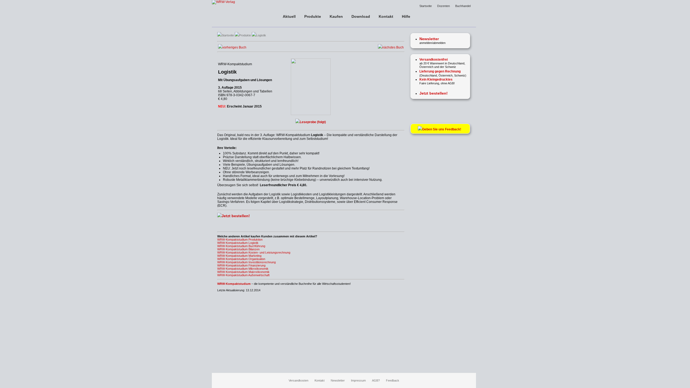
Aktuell (289, 16)
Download (360, 16)
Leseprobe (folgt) (313, 122)
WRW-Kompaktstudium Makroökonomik (243, 271)
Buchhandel (463, 6)
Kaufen (336, 16)
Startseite (425, 6)
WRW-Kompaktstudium (234, 283)
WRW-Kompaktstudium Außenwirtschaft (243, 275)
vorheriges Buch (234, 47)
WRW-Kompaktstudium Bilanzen (238, 249)
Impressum (358, 380)
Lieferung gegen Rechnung (440, 71)
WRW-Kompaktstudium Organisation (241, 259)
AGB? (376, 380)
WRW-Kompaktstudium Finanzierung (241, 265)
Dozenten (443, 6)
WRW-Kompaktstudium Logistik (237, 242)
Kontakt (386, 16)
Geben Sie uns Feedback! (443, 129)
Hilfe (406, 16)
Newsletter (338, 380)
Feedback (392, 380)
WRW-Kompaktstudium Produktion (240, 239)
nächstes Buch (393, 47)
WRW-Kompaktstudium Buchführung (241, 246)
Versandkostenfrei (433, 59)
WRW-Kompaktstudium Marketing (239, 255)
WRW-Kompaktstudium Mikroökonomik (242, 268)
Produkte (312, 16)
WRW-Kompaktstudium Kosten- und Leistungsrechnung (253, 252)
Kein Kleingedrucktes (436, 79)
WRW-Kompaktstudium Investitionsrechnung (246, 262)
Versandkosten (298, 380)
